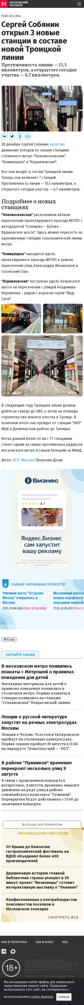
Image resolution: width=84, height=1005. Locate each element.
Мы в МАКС (45, 942)
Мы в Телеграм (14, 942)
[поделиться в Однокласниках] (20, 136)
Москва (9, 639)
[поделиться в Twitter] (12, 136)
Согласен (63, 997)
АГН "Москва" (24, 460)
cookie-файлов (41, 997)
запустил (57, 144)
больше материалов (42, 824)
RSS (65, 942)
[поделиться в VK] (4, 136)
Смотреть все (63, 917)
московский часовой (18, 4)
